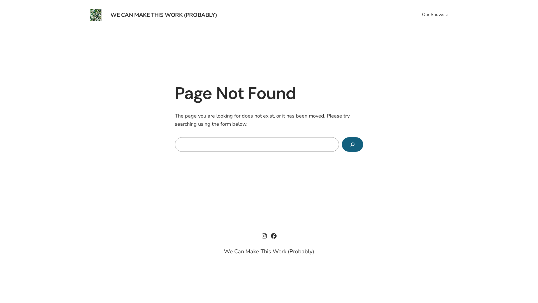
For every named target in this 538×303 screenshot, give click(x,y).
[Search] (352, 144)
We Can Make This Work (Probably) (163, 15)
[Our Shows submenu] (447, 14)
